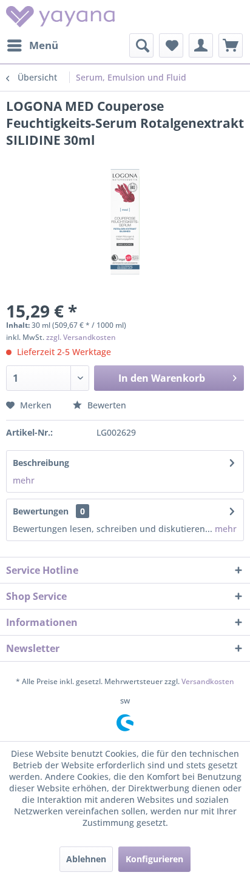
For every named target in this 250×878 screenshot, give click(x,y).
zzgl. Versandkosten (81, 337)
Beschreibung (41, 462)
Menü (43, 45)
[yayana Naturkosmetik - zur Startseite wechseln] (60, 16)
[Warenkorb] (230, 45)
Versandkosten (207, 681)
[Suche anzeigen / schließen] (141, 45)
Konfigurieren (154, 859)
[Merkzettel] (171, 45)
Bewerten (105, 405)
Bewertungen (41, 511)
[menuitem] (32, 45)
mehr (24, 480)
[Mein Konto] (201, 45)
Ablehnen (86, 859)
